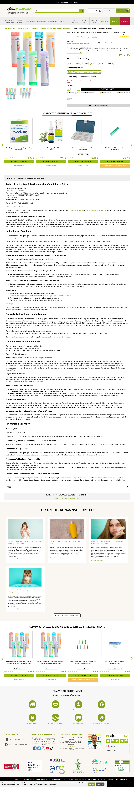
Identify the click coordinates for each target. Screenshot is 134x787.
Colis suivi (32, 710)
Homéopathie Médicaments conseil (41, 28)
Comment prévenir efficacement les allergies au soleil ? (66, 542)
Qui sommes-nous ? (109, 779)
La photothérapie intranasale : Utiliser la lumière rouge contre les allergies (108, 542)
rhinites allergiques (77, 210)
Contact (65, 779)
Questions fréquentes (102, 710)
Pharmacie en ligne (10, 28)
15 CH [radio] (101, 63)
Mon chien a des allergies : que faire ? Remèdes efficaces (24, 591)
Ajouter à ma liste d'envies (108, 43)
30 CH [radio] (110, 63)
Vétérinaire (104, 21)
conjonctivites (75, 43)
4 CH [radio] (70, 63)
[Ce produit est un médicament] (70, 101)
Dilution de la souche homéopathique (78, 59)
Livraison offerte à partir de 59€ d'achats (67, 2)
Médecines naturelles (20, 21)
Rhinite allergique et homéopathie (62, 28)
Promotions (124, 21)
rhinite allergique (84, 43)
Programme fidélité (78, 723)
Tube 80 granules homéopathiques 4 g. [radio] (84, 72)
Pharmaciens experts (78, 710)
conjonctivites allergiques (97, 210)
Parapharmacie (63, 21)
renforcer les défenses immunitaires (62, 325)
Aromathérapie (41, 21)
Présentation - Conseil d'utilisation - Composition (25, 178)
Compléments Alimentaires (9, 21)
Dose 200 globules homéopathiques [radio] (82, 77)
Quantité (69, 85)
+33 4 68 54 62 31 (71, 746)
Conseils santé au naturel (68, 615)
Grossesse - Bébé (94, 21)
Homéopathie (30, 21)
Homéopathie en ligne (23, 28)
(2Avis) (125, 38)
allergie (69, 43)
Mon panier (121, 11)
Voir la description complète (74, 53)
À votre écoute (55, 710)
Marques (114, 21)
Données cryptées (32, 723)
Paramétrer (100, 784)
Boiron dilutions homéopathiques (81, 37)
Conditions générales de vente (77, 779)
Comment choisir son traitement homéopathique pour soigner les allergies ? (25, 542)
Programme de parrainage (55, 723)
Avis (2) (8, 487)
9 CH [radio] (93, 63)
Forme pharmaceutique (74, 68)
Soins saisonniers (74, 21)
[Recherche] (82, 11)
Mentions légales (56, 779)
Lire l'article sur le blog (13, 559)
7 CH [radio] (86, 63)
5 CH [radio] (78, 63)
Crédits (100, 779)
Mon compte (94, 11)
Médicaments (52, 21)
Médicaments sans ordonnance (101, 723)
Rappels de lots (92, 779)
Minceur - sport (85, 21)
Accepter (91, 784)
